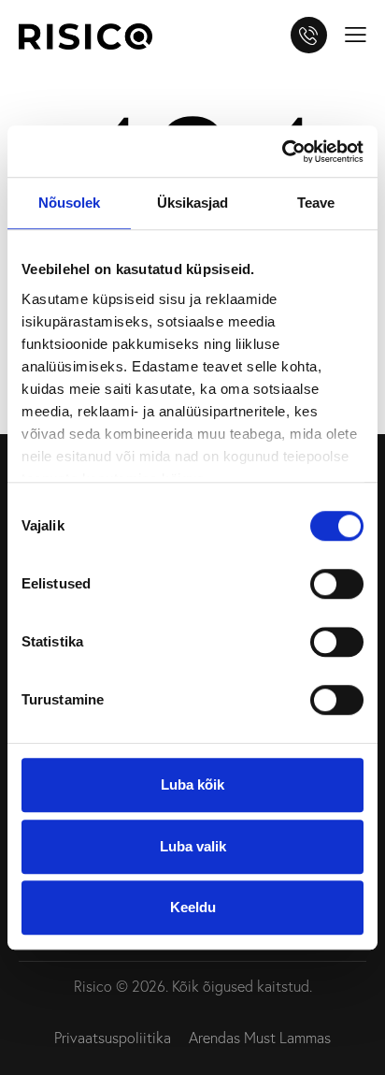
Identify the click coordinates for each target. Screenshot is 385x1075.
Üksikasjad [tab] (193, 203)
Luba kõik (192, 784)
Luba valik (193, 846)
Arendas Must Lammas (260, 1037)
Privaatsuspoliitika (112, 1037)
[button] (355, 33)
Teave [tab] (316, 203)
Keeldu (193, 907)
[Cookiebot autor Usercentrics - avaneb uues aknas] (282, 151)
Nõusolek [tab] (69, 203)
